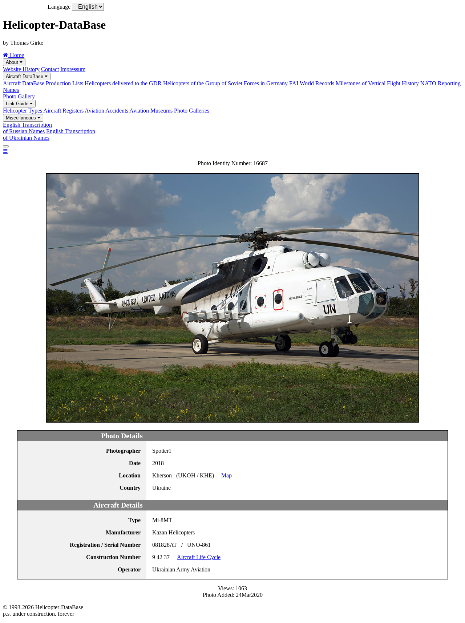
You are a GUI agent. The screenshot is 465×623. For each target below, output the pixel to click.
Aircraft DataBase (25, 76)
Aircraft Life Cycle (199, 557)
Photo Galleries (191, 110)
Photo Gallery (19, 96)
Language (59, 7)
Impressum (72, 69)
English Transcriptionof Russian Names (27, 128)
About (13, 62)
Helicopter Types (22, 110)
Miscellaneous (21, 118)
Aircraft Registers (63, 110)
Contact (50, 69)
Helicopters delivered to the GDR (123, 83)
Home (16, 55)
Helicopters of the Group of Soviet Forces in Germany (225, 83)
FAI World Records (311, 83)
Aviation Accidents (106, 110)
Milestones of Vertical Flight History (377, 83)
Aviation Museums (151, 110)
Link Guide (18, 103)
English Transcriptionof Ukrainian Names (49, 134)
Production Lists (64, 83)
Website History (21, 69)
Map (226, 475)
